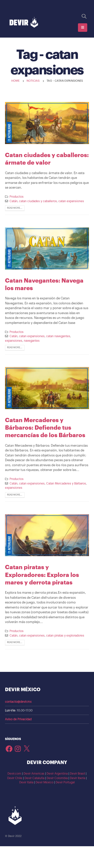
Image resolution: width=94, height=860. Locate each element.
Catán (14, 201)
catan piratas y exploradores (65, 635)
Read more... (14, 208)
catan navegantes (58, 336)
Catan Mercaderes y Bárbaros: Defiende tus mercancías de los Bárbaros (45, 427)
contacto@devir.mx (18, 701)
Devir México (44, 782)
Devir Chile (14, 778)
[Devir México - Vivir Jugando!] (24, 22)
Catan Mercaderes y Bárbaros (66, 483)
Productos (17, 196)
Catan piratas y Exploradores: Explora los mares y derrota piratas (42, 574)
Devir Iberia (77, 778)
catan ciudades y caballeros (38, 201)
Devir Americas (34, 773)
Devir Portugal (65, 782)
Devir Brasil (77, 773)
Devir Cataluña (34, 778)
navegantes (32, 340)
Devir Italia (26, 782)
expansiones (13, 340)
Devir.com (14, 773)
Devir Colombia (57, 778)
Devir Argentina (57, 773)
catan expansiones (71, 201)
